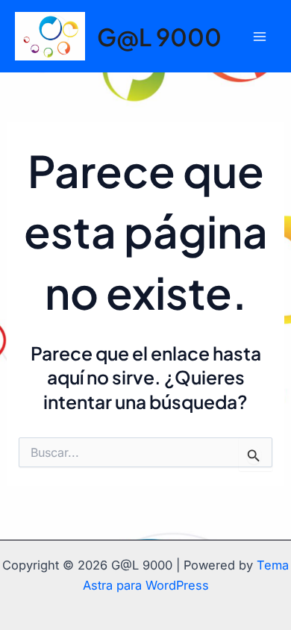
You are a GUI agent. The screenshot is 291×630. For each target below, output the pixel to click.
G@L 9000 (159, 37)
